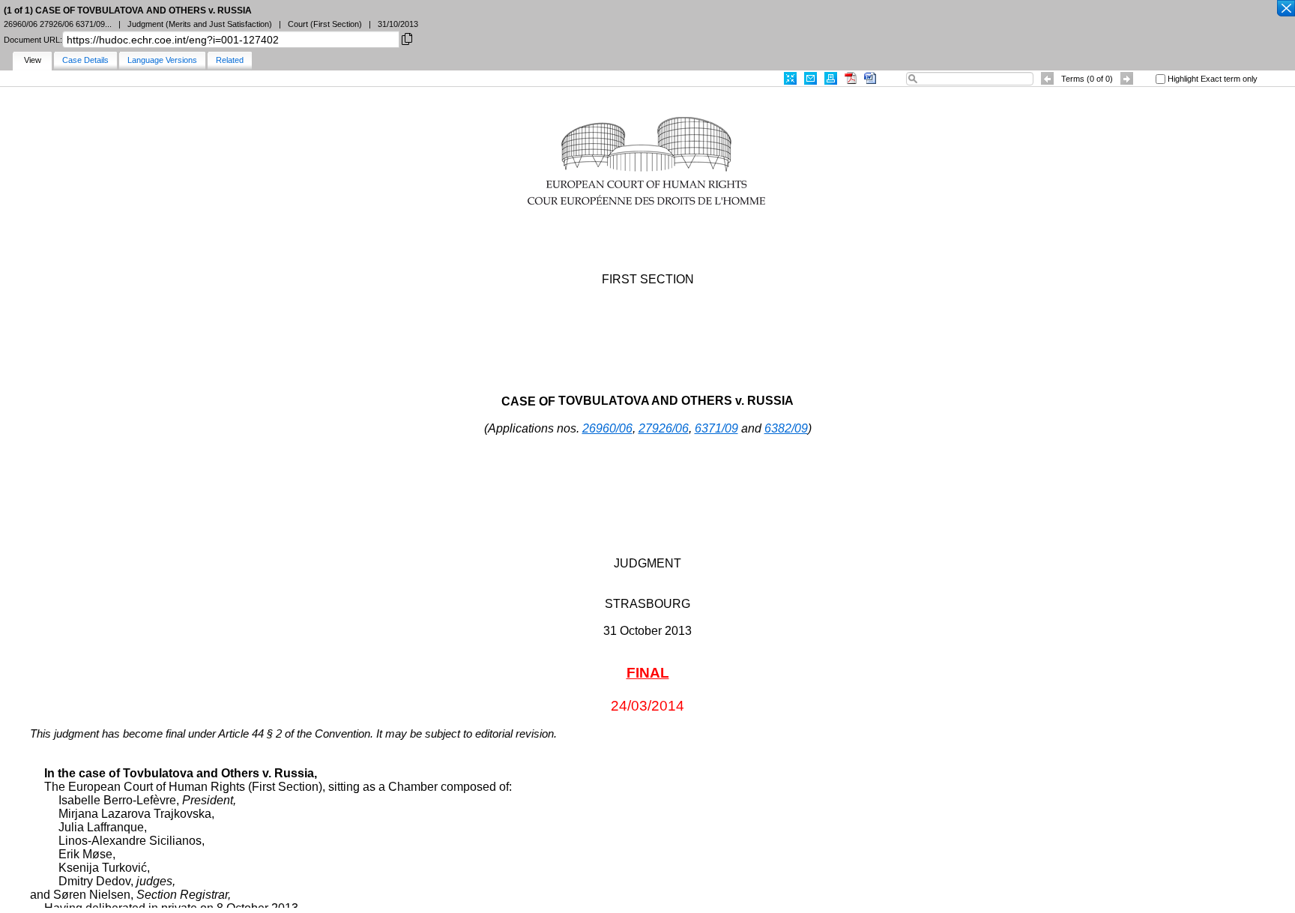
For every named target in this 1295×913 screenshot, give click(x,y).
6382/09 (786, 428)
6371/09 (716, 428)
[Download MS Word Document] (870, 78)
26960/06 (607, 428)
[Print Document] (830, 78)
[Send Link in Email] (810, 78)
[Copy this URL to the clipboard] (406, 38)
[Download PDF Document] (851, 78)
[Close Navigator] (1285, 9)
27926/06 (664, 428)
